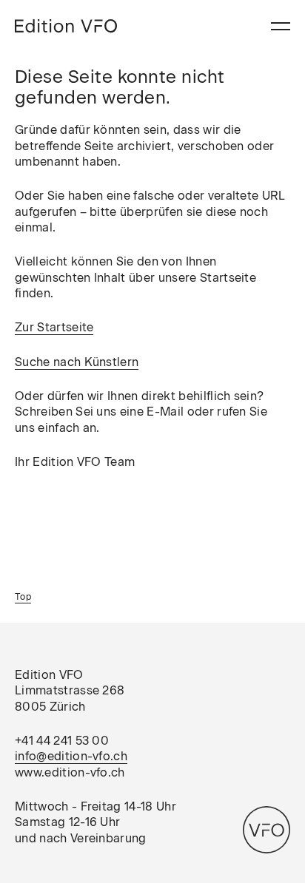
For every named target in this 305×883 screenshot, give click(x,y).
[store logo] (66, 26)
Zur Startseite (54, 327)
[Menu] (280, 26)
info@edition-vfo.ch (71, 756)
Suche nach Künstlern (76, 362)
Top (23, 597)
